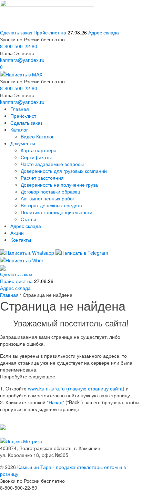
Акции (17, 232)
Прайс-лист (23, 115)
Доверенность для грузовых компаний (64, 170)
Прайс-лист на (60, 32)
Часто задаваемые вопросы (52, 163)
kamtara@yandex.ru (22, 59)
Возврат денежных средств (51, 205)
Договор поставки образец (50, 191)
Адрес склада (103, 32)
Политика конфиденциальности (56, 212)
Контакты (20, 239)
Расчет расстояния (42, 177)
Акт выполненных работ (48, 198)
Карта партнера (39, 150)
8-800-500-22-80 (18, 46)
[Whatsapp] (27, 251)
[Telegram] (81, 251)
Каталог (19, 129)
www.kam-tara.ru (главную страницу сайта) (76, 388)
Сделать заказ (16, 32)
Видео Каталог (37, 136)
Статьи (28, 219)
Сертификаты (36, 157)
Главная (19, 108)
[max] (21, 73)
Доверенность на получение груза (59, 184)
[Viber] (21, 259)
